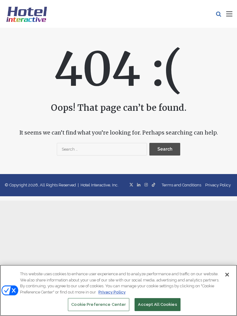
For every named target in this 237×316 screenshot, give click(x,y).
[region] (118, 290)
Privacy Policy (218, 185)
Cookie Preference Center (98, 304)
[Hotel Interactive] (26, 13)
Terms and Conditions (181, 185)
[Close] (227, 274)
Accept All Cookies (157, 304)
